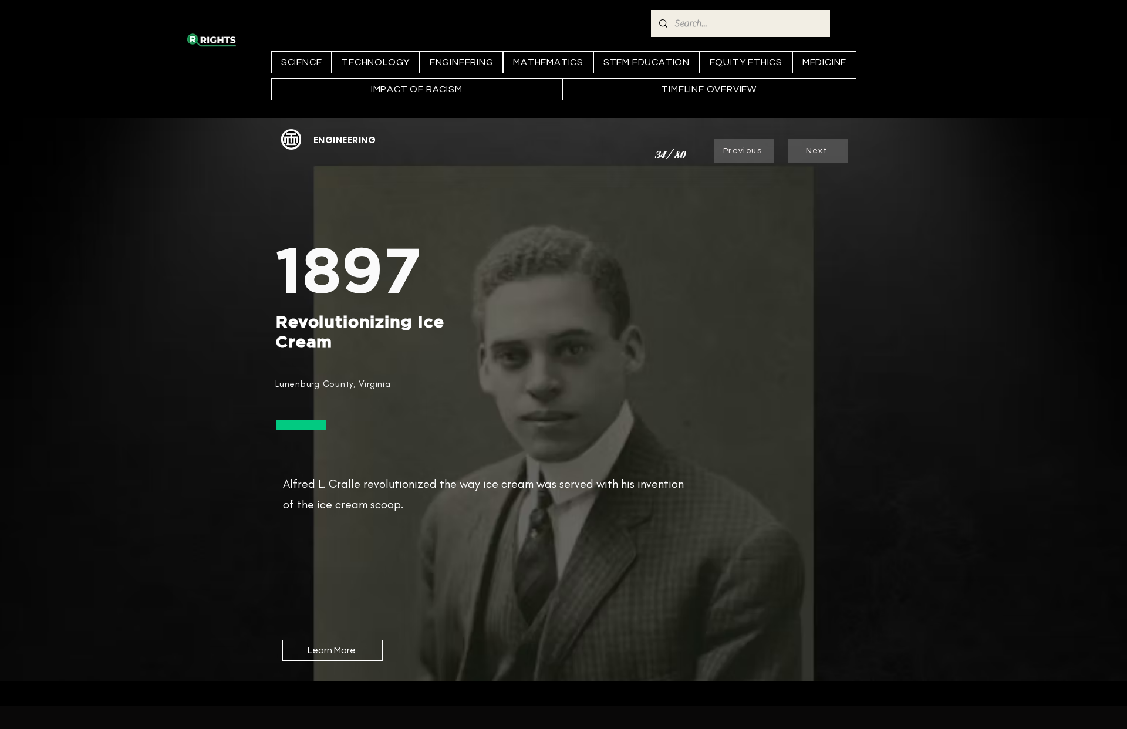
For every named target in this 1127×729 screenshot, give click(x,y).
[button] (345, 140)
